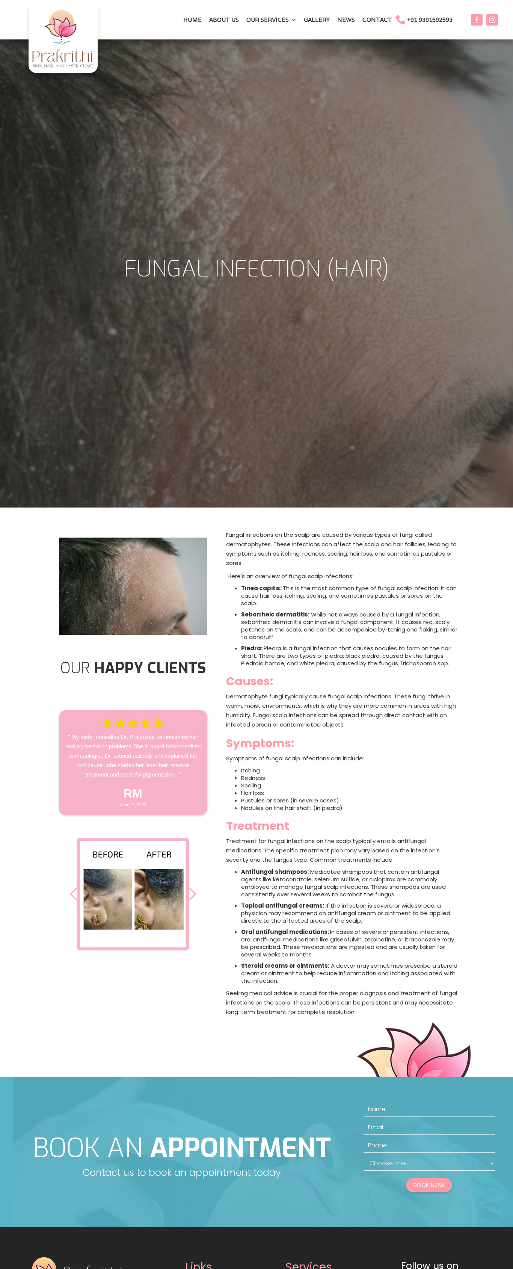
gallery (317, 19)
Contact (377, 19)
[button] (271, 20)
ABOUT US (224, 19)
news (346, 19)
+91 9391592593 (430, 19)
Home (192, 19)
